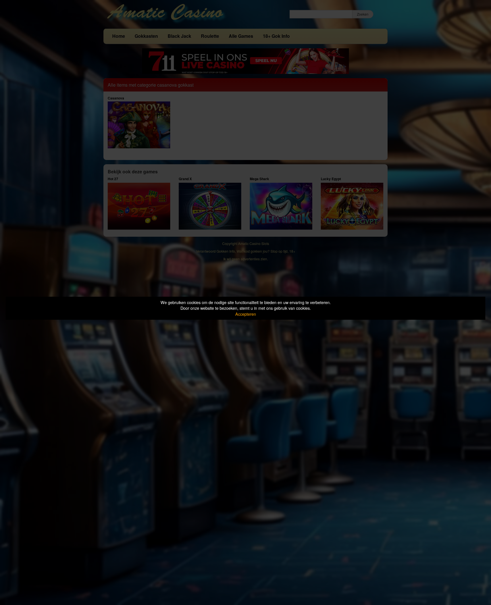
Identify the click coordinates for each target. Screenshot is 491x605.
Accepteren (245, 314)
